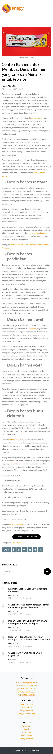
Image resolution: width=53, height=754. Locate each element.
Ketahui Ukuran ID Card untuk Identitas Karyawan (27, 590)
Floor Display (26, 735)
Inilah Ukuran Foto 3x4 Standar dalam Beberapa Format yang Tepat (27, 622)
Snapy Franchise (26, 739)
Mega (4, 86)
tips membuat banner (37, 233)
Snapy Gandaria (26, 704)
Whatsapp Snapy (16, 524)
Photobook (26, 732)
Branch (26, 729)
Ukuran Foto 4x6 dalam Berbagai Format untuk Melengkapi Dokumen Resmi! (28, 606)
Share (6, 549)
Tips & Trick (12, 86)
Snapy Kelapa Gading (26, 714)
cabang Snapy (15, 464)
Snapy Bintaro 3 (26, 710)
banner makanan (36, 118)
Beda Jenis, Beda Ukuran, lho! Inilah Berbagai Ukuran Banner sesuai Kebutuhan (29, 638)
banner (33, 328)
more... (26, 717)
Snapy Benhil (26, 707)
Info (16, 595)
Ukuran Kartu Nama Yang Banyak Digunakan (25, 654)
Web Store (26, 726)
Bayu (10, 659)
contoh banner (14, 440)
